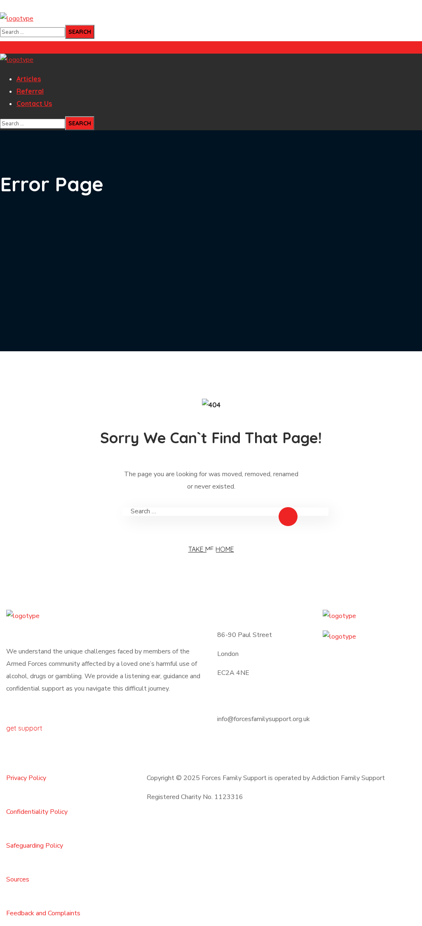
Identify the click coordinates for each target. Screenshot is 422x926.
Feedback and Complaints (43, 913)
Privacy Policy (26, 778)
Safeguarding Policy (34, 845)
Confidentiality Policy (37, 811)
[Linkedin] (227, 750)
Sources (17, 879)
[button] (105, 722)
